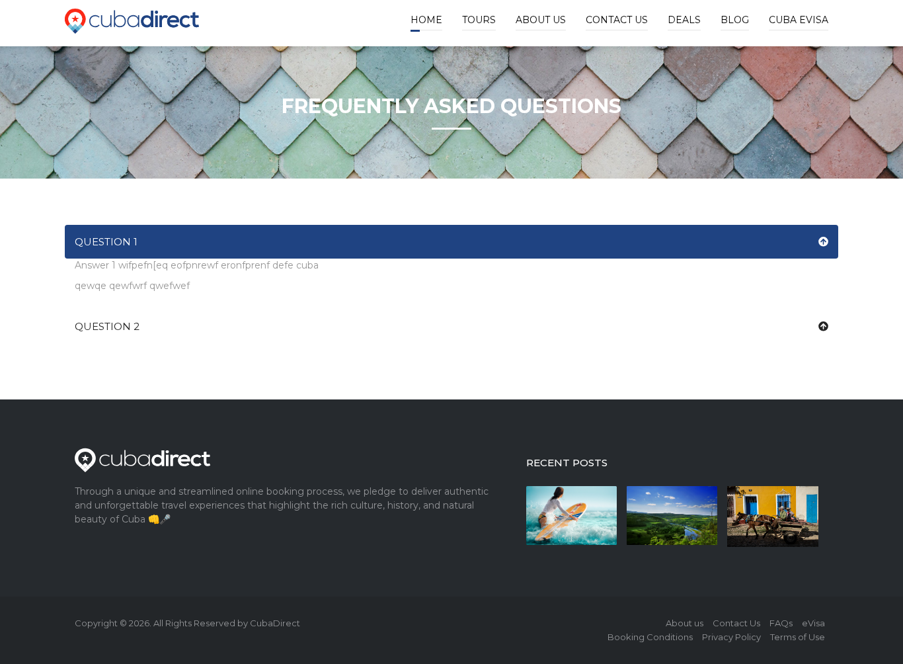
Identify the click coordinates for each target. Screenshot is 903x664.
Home (426, 20)
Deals (684, 20)
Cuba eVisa (798, 20)
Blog (735, 20)
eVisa (813, 623)
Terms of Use (797, 637)
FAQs (781, 623)
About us (541, 20)
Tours (479, 20)
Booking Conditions (650, 637)
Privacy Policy (731, 637)
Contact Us (617, 20)
